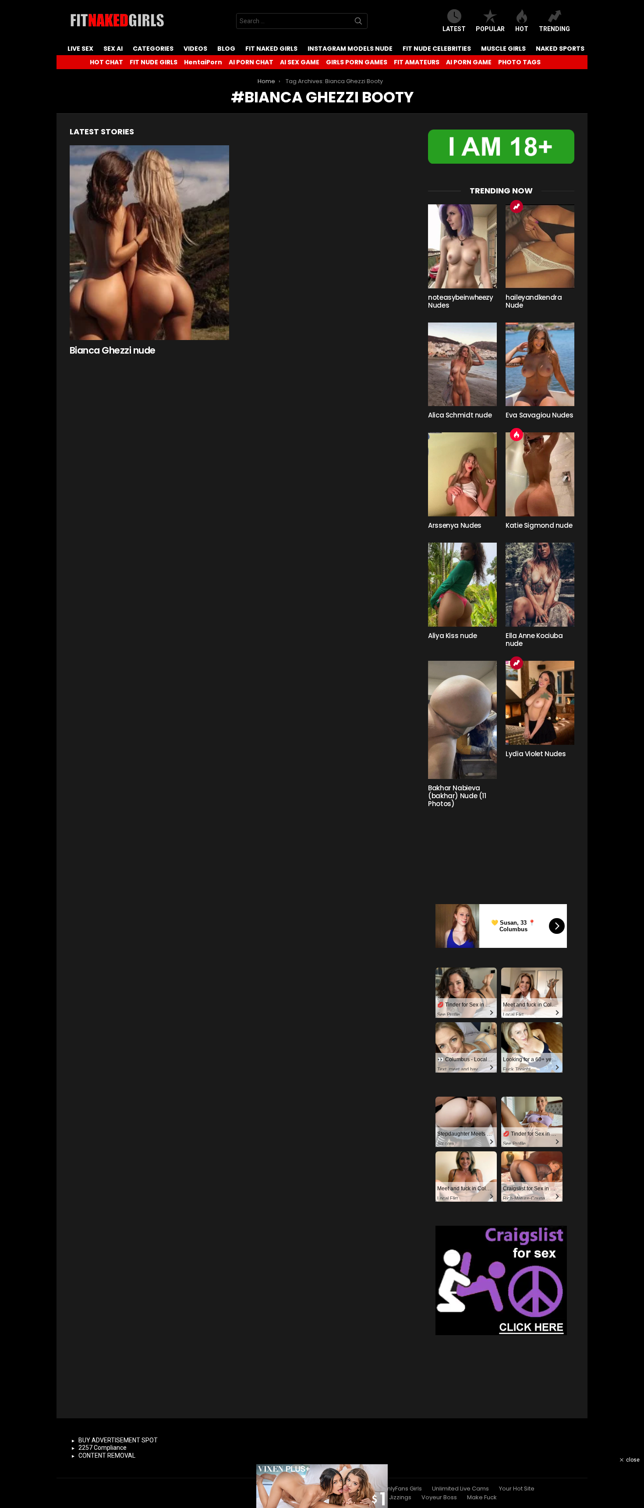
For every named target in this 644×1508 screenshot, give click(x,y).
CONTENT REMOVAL (106, 1455)
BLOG (226, 48)
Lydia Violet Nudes (536, 753)
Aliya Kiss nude (452, 635)
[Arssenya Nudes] (462, 474)
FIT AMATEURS (416, 62)
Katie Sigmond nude (539, 525)
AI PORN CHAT (251, 62)
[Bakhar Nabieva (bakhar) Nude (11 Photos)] (462, 720)
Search (358, 22)
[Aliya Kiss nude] (462, 585)
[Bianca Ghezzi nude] (149, 242)
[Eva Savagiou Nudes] (540, 365)
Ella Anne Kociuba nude (534, 639)
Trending (554, 28)
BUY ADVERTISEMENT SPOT (118, 1440)
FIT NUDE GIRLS (153, 62)
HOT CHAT (106, 62)
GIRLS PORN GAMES (356, 62)
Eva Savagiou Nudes (539, 415)
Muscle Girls (503, 48)
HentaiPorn (203, 62)
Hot (521, 28)
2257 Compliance (102, 1447)
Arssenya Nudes (454, 525)
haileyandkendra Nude (534, 301)
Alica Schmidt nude (460, 415)
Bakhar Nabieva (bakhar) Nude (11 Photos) (457, 795)
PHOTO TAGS (519, 62)
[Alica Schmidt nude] (462, 365)
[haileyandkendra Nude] (540, 246)
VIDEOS (195, 48)
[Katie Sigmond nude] (540, 474)
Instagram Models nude (350, 48)
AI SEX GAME (299, 62)
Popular (490, 28)
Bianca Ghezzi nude (113, 350)
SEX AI (113, 48)
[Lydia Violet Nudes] (540, 703)
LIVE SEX (80, 48)
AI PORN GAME (469, 62)
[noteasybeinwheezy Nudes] (462, 246)
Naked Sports (560, 48)
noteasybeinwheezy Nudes (460, 301)
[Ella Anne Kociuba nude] (540, 585)
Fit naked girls (271, 48)
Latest (454, 28)
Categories (153, 48)
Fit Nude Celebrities (437, 48)
